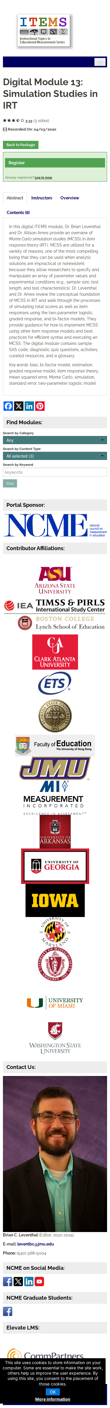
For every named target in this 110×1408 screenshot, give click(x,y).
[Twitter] (18, 1281)
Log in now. (43, 177)
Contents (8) (18, 212)
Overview (69, 198)
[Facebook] (7, 1281)
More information (52, 1399)
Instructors (41, 198)
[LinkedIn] (28, 1281)
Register (17, 162)
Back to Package (20, 145)
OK (53, 1392)
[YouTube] (39, 1281)
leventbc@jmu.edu (35, 1244)
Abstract (15, 198)
